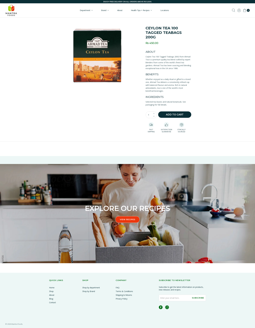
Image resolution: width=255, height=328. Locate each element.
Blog (51, 298)
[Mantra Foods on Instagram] (167, 307)
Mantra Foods (17, 324)
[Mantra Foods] (11, 10)
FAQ (117, 287)
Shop (51, 291)
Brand (103, 10)
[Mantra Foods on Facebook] (161, 307)
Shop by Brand (88, 291)
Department (85, 10)
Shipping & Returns (124, 295)
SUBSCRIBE (198, 298)
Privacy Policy (121, 298)
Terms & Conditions (124, 291)
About (119, 10)
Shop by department (91, 287)
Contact (52, 302)
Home (51, 287)
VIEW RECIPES (127, 219)
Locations (164, 10)
